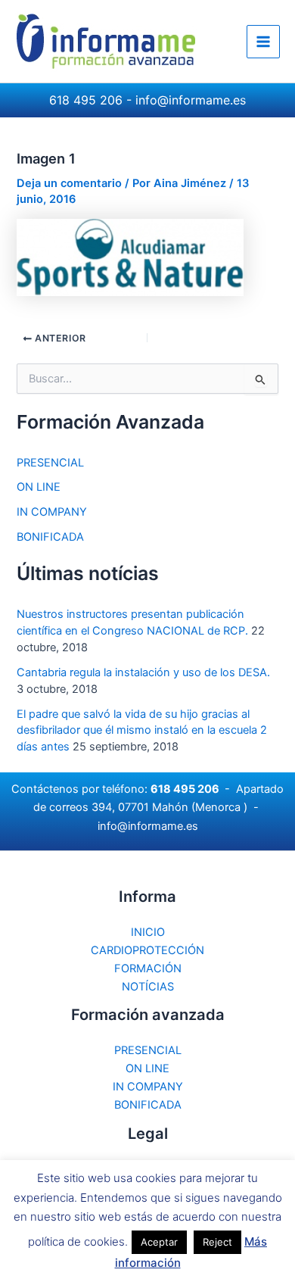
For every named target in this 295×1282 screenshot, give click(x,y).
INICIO (148, 932)
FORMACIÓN (148, 968)
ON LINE (39, 487)
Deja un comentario (69, 183)
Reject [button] (217, 1242)
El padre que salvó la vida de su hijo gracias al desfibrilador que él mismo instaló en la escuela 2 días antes (142, 730)
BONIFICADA (50, 537)
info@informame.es (190, 100)
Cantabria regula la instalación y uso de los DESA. (143, 672)
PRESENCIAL (50, 462)
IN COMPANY (52, 512)
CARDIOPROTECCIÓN (147, 950)
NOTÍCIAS (148, 986)
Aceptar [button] (159, 1242)
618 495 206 (86, 100)
